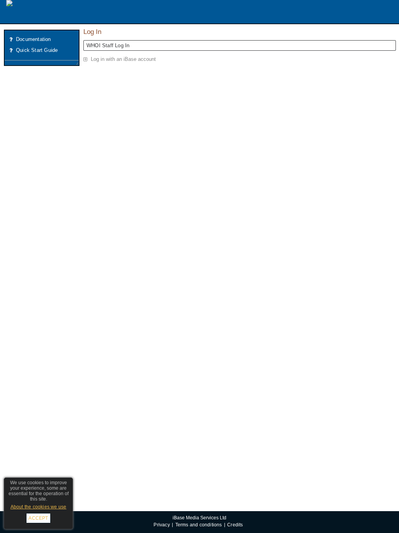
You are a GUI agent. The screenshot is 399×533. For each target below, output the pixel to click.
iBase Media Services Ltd (199, 517)
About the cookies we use (39, 507)
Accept (38, 518)
